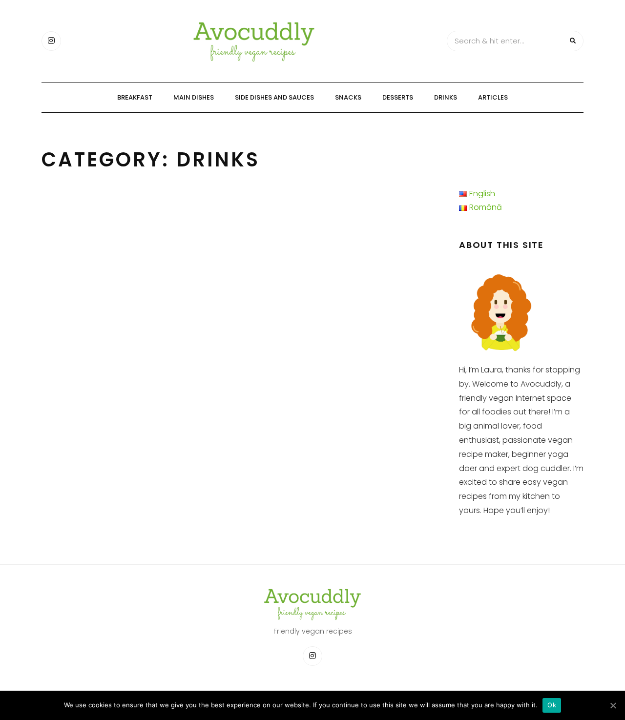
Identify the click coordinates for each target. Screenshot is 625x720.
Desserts (397, 97)
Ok (551, 705)
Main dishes (193, 97)
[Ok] (613, 705)
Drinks (445, 97)
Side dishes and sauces (274, 97)
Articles (493, 97)
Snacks (348, 97)
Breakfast (134, 97)
